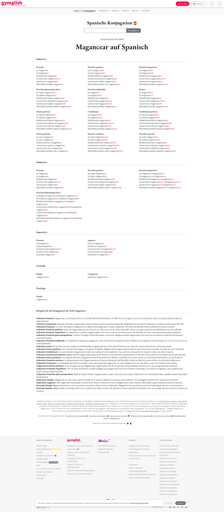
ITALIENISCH (145, 11)
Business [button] (132, 440)
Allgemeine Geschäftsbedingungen (142, 474)
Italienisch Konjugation (169, 494)
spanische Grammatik (150, 411)
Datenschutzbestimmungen (139, 503)
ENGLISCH (115, 11)
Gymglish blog (41, 459)
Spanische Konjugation (169, 475)
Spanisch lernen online (57, 404)
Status (39, 478)
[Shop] (212, 4)
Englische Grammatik (168, 462)
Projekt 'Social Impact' (44, 472)
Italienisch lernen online (94, 404)
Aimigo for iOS (103, 452)
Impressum (133, 464)
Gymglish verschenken (45, 455)
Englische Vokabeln (167, 465)
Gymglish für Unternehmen (139, 446)
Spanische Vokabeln (167, 478)
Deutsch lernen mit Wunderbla (79, 474)
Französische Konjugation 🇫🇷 (76, 416)
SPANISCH (125, 11)
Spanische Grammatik (168, 481)
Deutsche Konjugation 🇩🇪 (120, 416)
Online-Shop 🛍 (73, 449)
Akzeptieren (180, 503)
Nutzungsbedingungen (138, 471)
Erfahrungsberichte (44, 449)
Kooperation (133, 452)
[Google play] (128, 423)
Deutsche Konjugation (168, 491)
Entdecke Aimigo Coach (107, 446)
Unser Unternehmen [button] (44, 440)
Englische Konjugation (168, 488)
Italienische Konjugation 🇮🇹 (141, 416)
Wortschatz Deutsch (167, 468)
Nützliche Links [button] (166, 440)
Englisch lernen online (168, 401)
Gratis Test (182, 3)
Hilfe (38, 465)
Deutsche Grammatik (168, 471)
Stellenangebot (46, 462)
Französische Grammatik (169, 446)
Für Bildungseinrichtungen (139, 449)
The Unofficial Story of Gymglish (48, 469)
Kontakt (39, 452)
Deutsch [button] (200, 3)
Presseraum (41, 475)
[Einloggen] (220, 4)
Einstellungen (168, 503)
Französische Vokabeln (168, 449)
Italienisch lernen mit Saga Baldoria (81, 470)
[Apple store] (130, 423)
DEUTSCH (135, 11)
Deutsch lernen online (75, 404)
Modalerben (115, 418)
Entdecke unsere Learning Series (80, 446)
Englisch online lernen (168, 458)
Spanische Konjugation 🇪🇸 (99, 416)
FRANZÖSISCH (104, 11)
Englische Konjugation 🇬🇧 (163, 416)
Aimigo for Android (105, 449)
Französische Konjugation (170, 484)
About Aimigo (41, 446)
